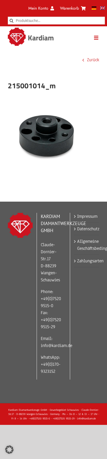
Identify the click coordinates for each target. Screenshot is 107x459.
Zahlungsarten (87, 261)
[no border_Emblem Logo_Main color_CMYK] (17, 30)
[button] (9, 449)
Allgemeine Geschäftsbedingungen (87, 244)
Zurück (93, 60)
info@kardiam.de (56, 346)
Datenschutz (87, 229)
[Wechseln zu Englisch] (102, 8)
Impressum (87, 216)
